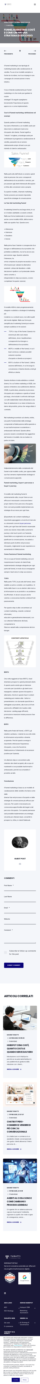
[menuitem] (19, 1308)
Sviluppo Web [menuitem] (9, 1318)
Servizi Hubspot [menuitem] (26, 1303)
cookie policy (18, 1345)
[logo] (13, 1257)
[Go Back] (20, 51)
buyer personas (25, 523)
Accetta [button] (15, 1380)
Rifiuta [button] (25, 1380)
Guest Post (8, 22)
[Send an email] (20, 864)
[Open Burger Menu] (35, 4)
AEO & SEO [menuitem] (8, 1303)
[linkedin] (5, 1293)
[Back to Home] (8, 4)
